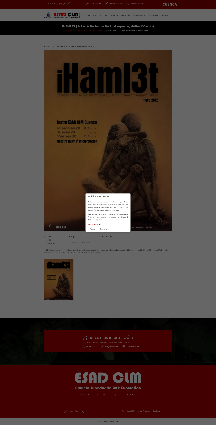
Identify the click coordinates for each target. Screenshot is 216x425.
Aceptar (93, 229)
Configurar (103, 229)
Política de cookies (94, 224)
